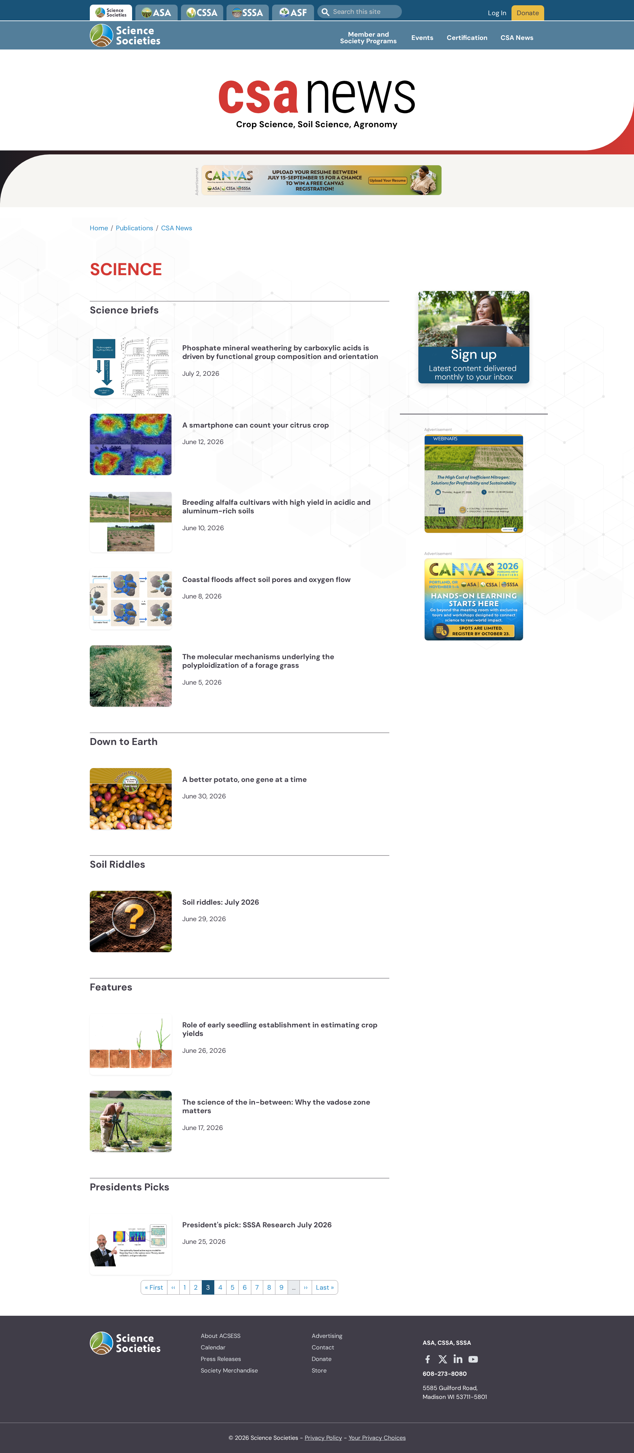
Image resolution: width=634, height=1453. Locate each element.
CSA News (517, 37)
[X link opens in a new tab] (443, 1359)
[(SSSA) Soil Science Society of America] (248, 12)
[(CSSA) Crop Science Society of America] (202, 12)
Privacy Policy (323, 1438)
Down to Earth (124, 741)
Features (111, 987)
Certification (467, 37)
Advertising (327, 1336)
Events (422, 37)
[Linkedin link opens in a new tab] (458, 1359)
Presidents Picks (129, 1186)
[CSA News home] (317, 106)
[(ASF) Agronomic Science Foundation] (293, 12)
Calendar (213, 1347)
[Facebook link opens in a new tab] (428, 1359)
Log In (497, 13)
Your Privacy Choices (377, 1438)
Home (99, 228)
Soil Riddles (117, 864)
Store (319, 1370)
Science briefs (124, 310)
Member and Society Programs (368, 37)
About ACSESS (220, 1336)
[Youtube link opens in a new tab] (473, 1359)
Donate (528, 13)
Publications (134, 228)
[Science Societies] (111, 12)
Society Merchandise (229, 1370)
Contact (323, 1347)
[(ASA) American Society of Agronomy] (156, 12)
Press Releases (221, 1359)
